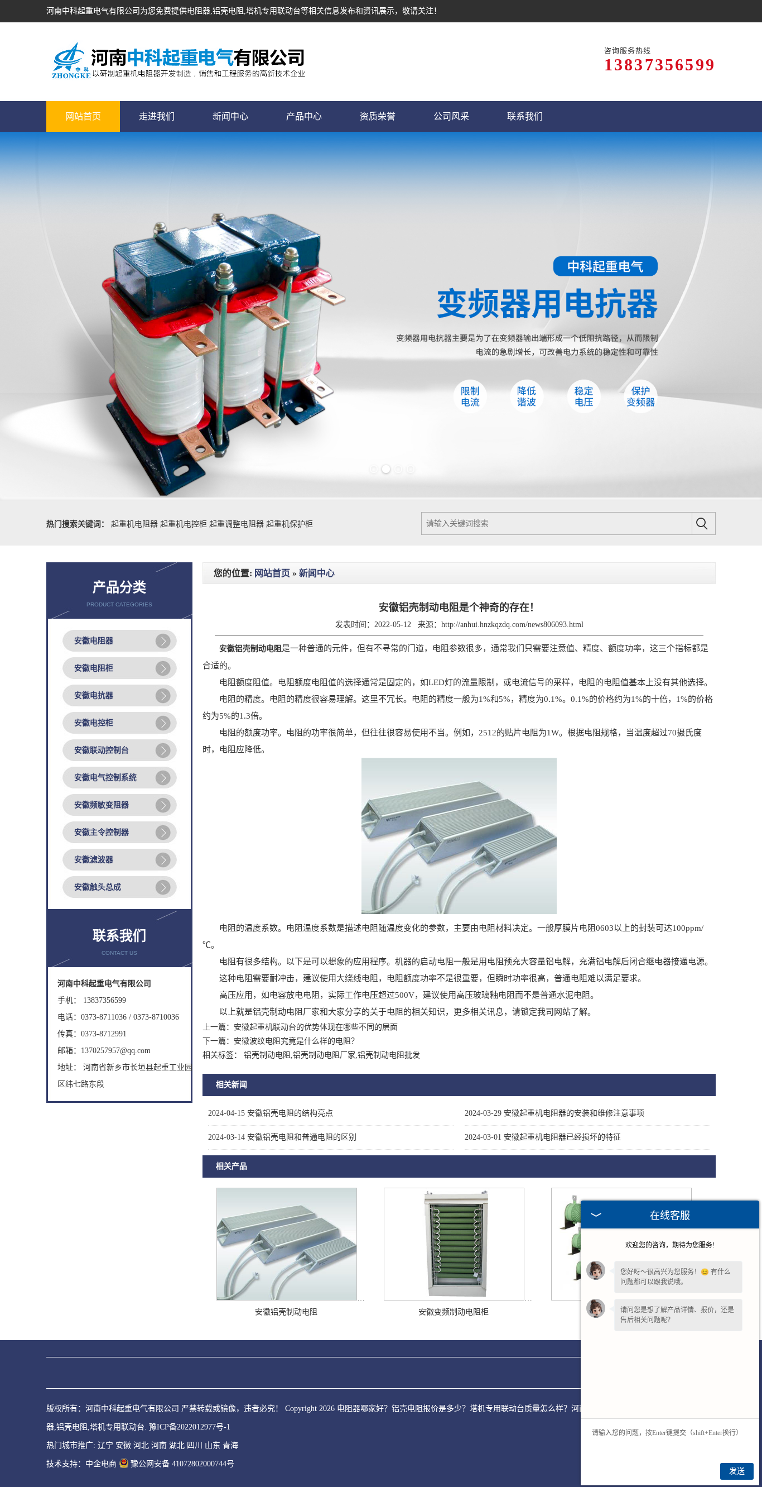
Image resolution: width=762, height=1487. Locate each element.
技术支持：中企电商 (81, 1464)
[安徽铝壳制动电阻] (286, 1298)
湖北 (177, 1445)
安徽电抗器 (93, 695)
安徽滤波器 (93, 859)
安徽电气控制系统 (105, 777)
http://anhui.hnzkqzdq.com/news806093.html (512, 624)
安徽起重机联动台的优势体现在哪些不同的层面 (316, 1027)
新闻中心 (317, 573)
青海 (230, 1445)
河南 (159, 1445)
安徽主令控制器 (101, 832)
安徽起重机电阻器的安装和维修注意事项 (554, 1113)
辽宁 (105, 1445)
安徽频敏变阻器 (101, 805)
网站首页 (272, 573)
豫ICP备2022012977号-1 (189, 1427)
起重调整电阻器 (237, 524)
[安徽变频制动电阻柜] (454, 1298)
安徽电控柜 (93, 723)
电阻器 (198, 11)
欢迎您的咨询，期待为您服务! (670, 1245)
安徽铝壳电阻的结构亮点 (270, 1113)
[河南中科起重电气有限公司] (177, 61)
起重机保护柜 (289, 524)
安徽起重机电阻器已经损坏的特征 (543, 1137)
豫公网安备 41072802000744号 (182, 1464)
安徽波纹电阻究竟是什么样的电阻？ (296, 1041)
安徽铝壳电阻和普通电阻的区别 (282, 1137)
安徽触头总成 (97, 887)
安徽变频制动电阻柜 (453, 1312)
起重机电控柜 (184, 524)
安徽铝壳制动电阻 (286, 1312)
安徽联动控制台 (101, 750)
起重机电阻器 (135, 524)
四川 (194, 1445)
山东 (212, 1445)
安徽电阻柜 (93, 668)
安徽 (123, 1445)
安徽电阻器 (93, 641)
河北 (141, 1445)
